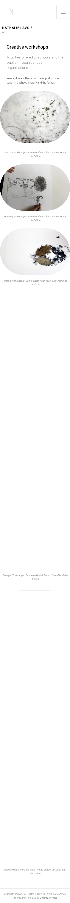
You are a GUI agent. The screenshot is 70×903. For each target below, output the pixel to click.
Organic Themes (48, 897)
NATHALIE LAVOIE (17, 28)
